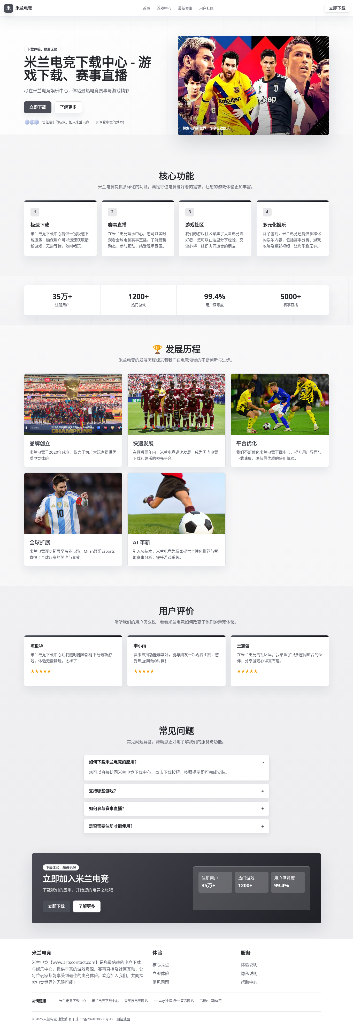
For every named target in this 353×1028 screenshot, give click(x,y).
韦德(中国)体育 (210, 1000)
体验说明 (249, 964)
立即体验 (160, 973)
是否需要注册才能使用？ (111, 826)
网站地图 (123, 1019)
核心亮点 (160, 964)
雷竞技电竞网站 (136, 1000)
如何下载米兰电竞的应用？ (114, 762)
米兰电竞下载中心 (72, 1000)
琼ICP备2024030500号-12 (94, 1019)
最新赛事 (185, 8)
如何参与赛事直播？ (107, 808)
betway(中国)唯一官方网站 (174, 1000)
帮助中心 (249, 982)
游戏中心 (164, 8)
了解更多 (68, 107)
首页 (146, 8)
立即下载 (337, 8)
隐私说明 (249, 973)
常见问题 (160, 982)
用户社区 (206, 8)
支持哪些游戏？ (103, 791)
